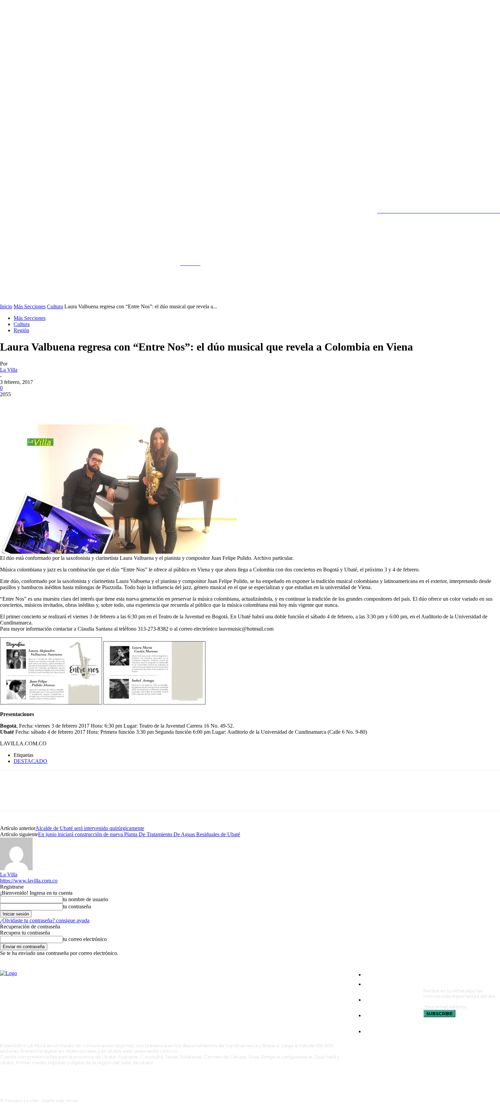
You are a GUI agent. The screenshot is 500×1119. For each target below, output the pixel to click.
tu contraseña (77, 906)
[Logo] (86, 260)
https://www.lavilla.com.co (28, 880)
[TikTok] (31, 211)
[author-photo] (16, 868)
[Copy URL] (84, 404)
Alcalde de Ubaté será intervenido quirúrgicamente (89, 828)
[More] (109, 405)
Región (21, 330)
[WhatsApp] (60, 404)
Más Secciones (30, 306)
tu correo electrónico (85, 939)
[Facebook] (11, 404)
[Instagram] (17, 211)
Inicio (6, 306)
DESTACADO (30, 761)
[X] (45, 211)
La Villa (8, 370)
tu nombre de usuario (85, 899)
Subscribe (439, 1013)
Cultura (55, 306)
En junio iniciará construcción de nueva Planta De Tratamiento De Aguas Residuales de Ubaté (139, 834)
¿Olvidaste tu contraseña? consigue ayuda (44, 920)
